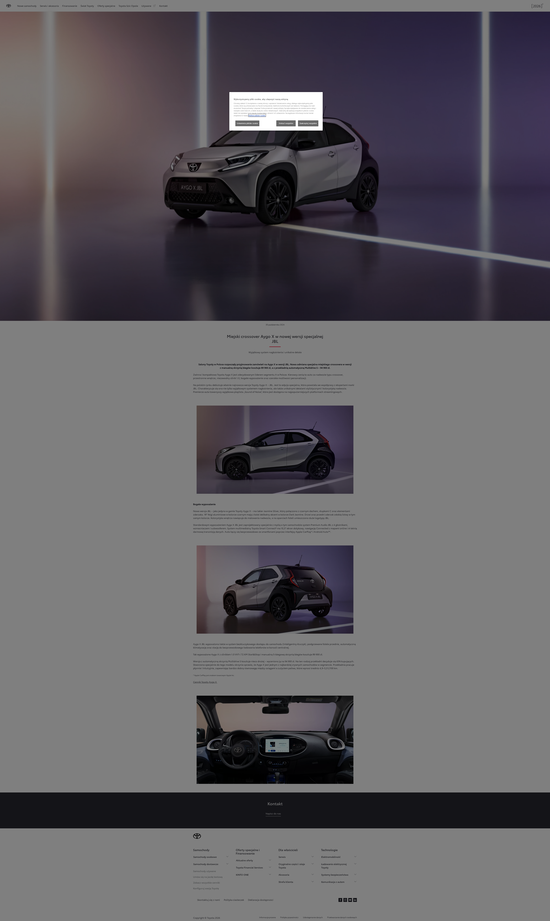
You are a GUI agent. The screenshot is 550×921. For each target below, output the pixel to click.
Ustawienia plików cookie (247, 123)
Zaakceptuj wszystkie (308, 123)
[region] (276, 111)
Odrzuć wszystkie (286, 123)
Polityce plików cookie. (257, 115)
